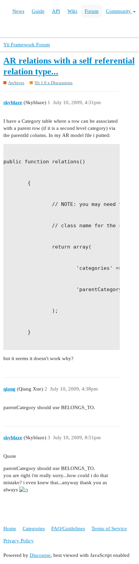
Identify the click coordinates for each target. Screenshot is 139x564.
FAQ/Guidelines (68, 528)
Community (119, 11)
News (18, 11)
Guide (38, 11)
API (56, 11)
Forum (92, 11)
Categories (34, 528)
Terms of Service (109, 528)
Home (9, 528)
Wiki (72, 11)
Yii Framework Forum (26, 44)
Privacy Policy (18, 540)
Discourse (40, 555)
